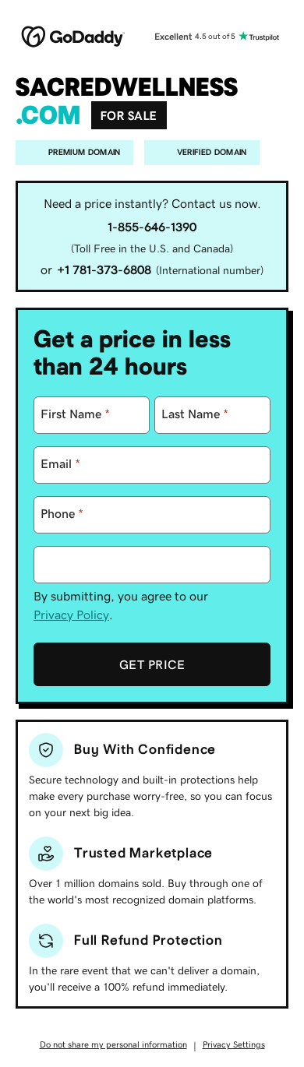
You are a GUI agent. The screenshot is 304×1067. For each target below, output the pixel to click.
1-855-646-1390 (152, 226)
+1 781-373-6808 (104, 269)
